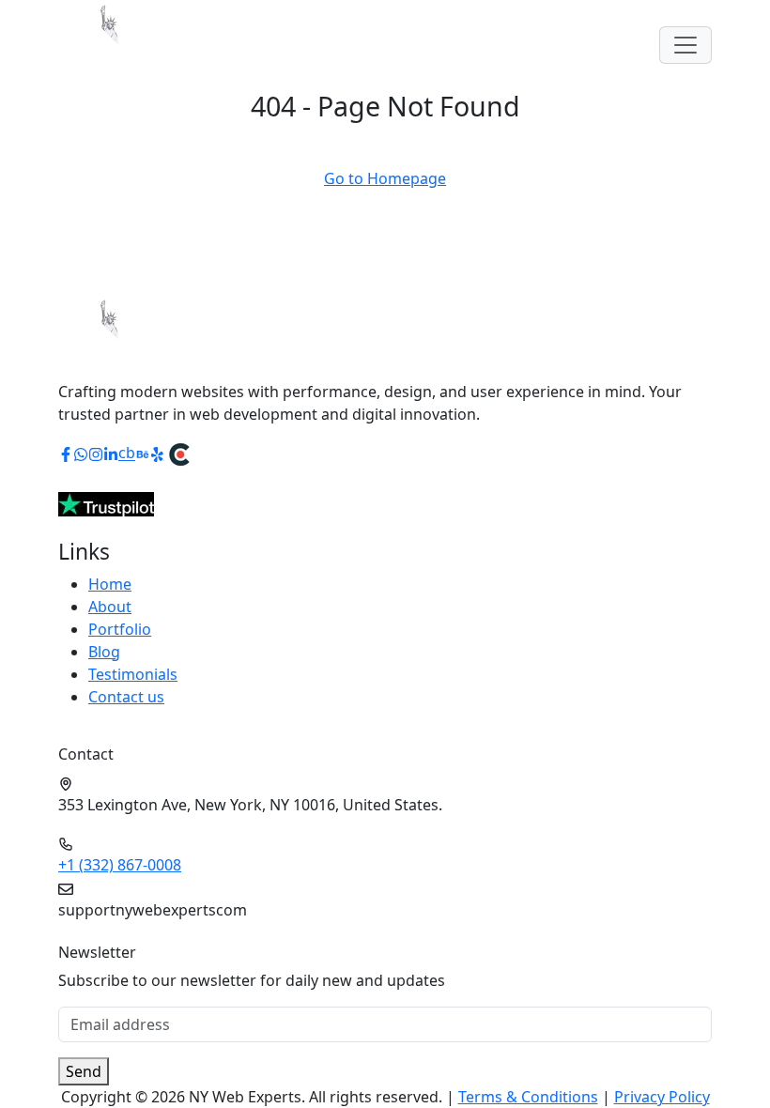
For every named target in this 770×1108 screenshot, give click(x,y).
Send (83, 1071)
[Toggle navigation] (685, 45)
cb (126, 453)
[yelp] (157, 453)
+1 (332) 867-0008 (119, 864)
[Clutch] (179, 453)
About (109, 606)
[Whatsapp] (80, 453)
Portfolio (119, 629)
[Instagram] (95, 453)
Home (109, 584)
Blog (104, 651)
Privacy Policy (662, 1096)
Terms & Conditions (528, 1096)
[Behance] (142, 453)
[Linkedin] (110, 453)
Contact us (126, 696)
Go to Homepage (385, 178)
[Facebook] (65, 453)
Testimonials (132, 674)
